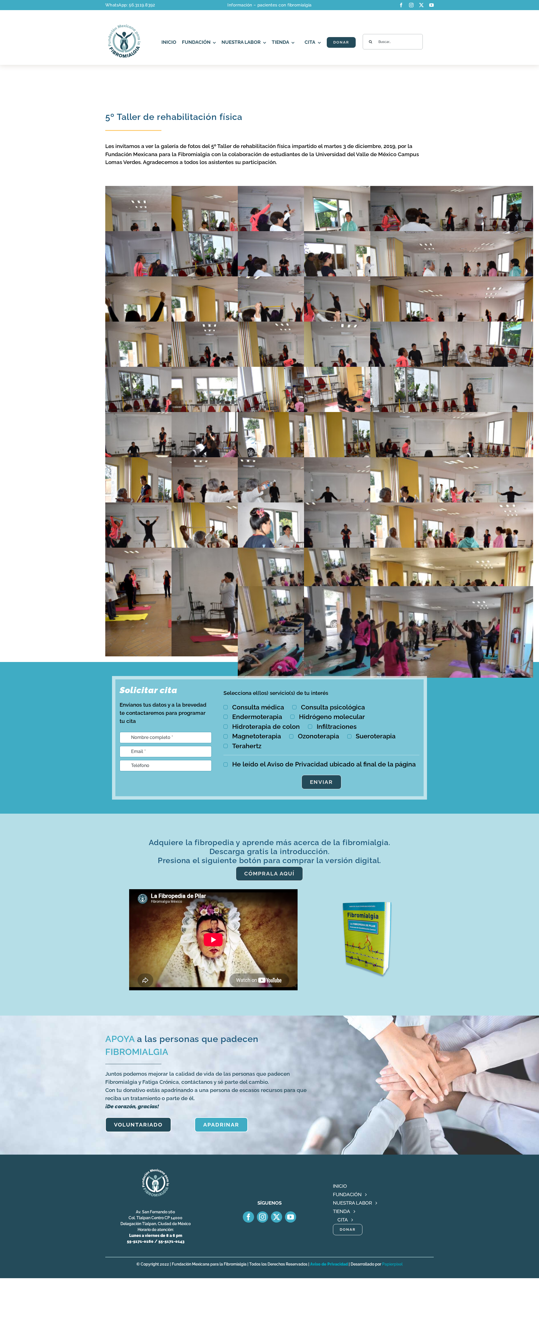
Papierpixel (392, 1264)
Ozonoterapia (318, 736)
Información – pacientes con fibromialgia (269, 5)
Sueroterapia (376, 736)
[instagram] (411, 5)
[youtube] (431, 5)
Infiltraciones (337, 726)
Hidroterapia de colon (266, 726)
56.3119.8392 (142, 5)
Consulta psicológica (333, 707)
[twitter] (421, 5)
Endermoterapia (257, 716)
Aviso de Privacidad (329, 1264)
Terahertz (246, 746)
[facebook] (401, 5)
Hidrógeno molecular (332, 716)
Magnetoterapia (256, 736)
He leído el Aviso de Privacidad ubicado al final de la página (324, 764)
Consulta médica (258, 707)
